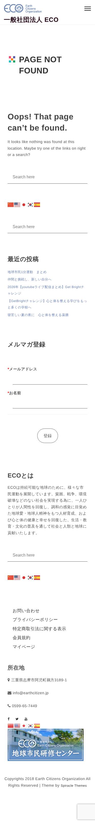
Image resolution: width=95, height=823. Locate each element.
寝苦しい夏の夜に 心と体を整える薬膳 (38, 315)
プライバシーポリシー (35, 619)
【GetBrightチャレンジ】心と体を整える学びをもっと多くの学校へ (47, 304)
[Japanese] (24, 204)
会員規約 (21, 637)
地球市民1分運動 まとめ (27, 272)
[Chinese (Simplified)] (11, 204)
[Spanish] (37, 204)
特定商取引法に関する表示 (39, 628)
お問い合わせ (26, 610)
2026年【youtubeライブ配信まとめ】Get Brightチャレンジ (46, 290)
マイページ (24, 646)
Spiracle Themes (74, 785)
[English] (17, 204)
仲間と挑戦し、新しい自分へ (30, 279)
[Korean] (30, 204)
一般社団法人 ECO (31, 19)
